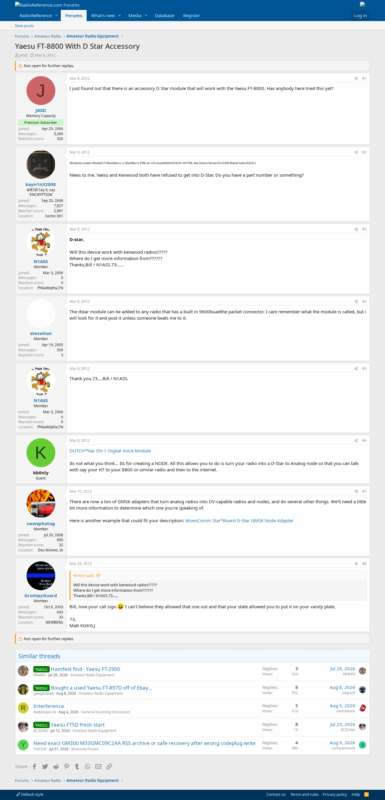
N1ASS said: (83, 575)
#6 (364, 440)
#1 (364, 78)
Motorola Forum (84, 749)
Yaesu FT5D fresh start (78, 724)
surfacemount (343, 748)
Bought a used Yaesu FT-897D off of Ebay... (101, 687)
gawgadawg (43, 693)
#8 (364, 563)
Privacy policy (335, 794)
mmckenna (346, 711)
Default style (31, 794)
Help (356, 794)
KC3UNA (40, 730)
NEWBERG (54, 622)
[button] (56, 15)
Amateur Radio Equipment (92, 675)
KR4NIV (39, 675)
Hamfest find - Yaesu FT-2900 (85, 668)
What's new (103, 15)
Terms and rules (304, 794)
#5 (364, 368)
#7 (364, 491)
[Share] (356, 78)
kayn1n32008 (41, 184)
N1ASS (41, 261)
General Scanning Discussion (105, 712)
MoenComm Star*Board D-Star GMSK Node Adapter (239, 520)
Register (191, 15)
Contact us (276, 794)
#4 (364, 301)
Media (134, 15)
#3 (364, 229)
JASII (23, 55)
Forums (73, 15)
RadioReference (36, 15)
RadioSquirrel (44, 712)
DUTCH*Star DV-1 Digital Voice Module (110, 451)
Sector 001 (54, 216)
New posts (24, 25)
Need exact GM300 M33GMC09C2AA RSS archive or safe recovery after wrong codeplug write (144, 743)
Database (164, 15)
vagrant (348, 692)
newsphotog (41, 523)
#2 (364, 152)
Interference (48, 705)
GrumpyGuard (40, 595)
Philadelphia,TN (50, 287)
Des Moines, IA (50, 550)
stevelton (41, 333)
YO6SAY (40, 749)
